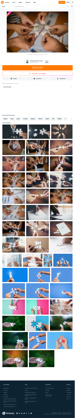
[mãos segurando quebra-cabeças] (13, 147)
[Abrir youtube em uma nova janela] (31, 413)
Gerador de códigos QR (9, 406)
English (67, 388)
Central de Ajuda (49, 388)
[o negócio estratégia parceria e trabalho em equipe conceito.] (13, 245)
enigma (5, 118)
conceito (25, 118)
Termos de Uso (46, 414)
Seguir (46, 62)
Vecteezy (5, 390)
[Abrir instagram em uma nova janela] (19, 413)
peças (12, 118)
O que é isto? (16, 83)
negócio (33, 118)
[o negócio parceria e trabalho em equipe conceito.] (61, 245)
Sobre (46, 392)
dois (53, 118)
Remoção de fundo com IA (9, 404)
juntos (18, 118)
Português (68, 392)
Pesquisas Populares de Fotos (30, 398)
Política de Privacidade (55, 414)
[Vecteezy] (2, 2)
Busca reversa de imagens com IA (9, 401)
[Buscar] (67, 6)
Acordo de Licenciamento (30, 388)
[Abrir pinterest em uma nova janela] (24, 413)
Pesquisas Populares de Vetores (30, 395)
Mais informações (7, 87)
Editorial (28, 2)
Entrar (67, 2)
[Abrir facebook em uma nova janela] (17, 413)
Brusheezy (5, 388)
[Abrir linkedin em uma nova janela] (21, 413)
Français (68, 396)
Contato (46, 390)
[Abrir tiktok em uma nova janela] (26, 413)
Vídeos (20, 2)
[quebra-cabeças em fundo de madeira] (61, 228)
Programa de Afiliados (29, 392)
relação (59, 118)
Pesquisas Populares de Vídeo (30, 402)
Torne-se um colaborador (48, 395)
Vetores (7, 2)
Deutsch (68, 394)
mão (66, 118)
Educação (5, 396)
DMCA (25, 390)
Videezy (5, 392)
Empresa (5, 394)
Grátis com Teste (36, 67)
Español (67, 390)
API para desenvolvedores (9, 399)
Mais (34, 2)
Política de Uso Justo (65, 414)
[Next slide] (69, 118)
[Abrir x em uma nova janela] (28, 413)
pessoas (40, 118)
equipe (47, 118)
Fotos (13, 2)
